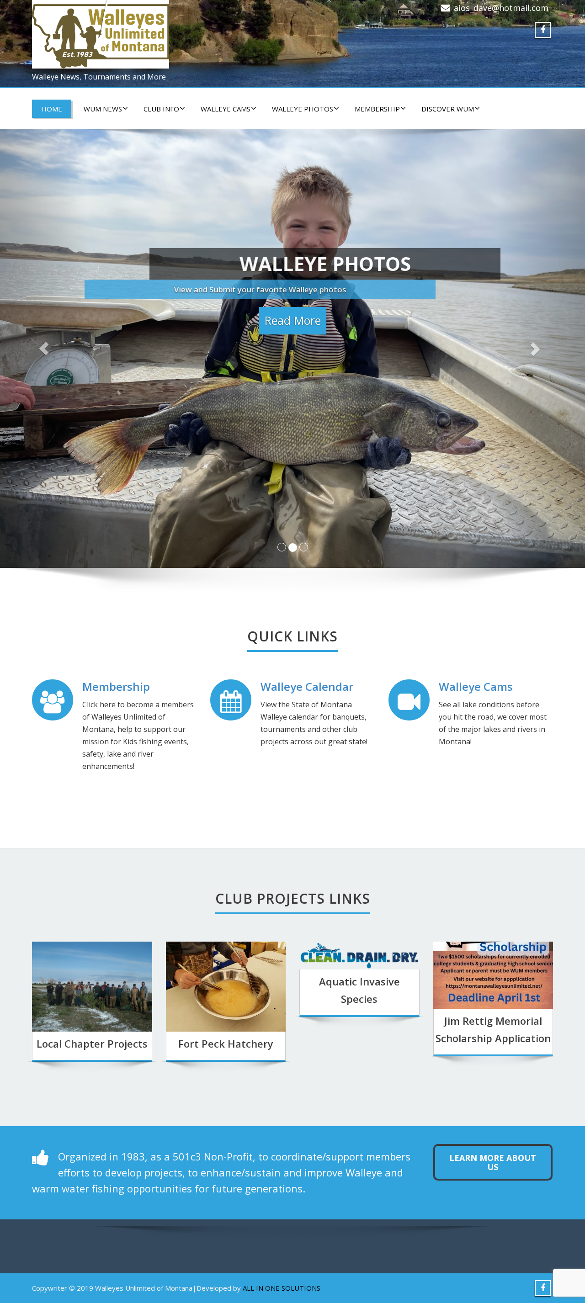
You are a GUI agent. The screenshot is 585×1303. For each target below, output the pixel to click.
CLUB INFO (161, 108)
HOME (51, 108)
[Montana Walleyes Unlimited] (159, 34)
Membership (377, 108)
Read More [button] (293, 317)
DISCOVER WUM (447, 108)
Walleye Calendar (307, 686)
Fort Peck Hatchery (225, 1043)
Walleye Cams (476, 686)
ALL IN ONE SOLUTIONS (281, 1287)
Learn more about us (492, 1162)
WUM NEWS (103, 108)
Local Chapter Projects (92, 1043)
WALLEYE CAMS (225, 108)
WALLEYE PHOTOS (302, 108)
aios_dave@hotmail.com (501, 7)
